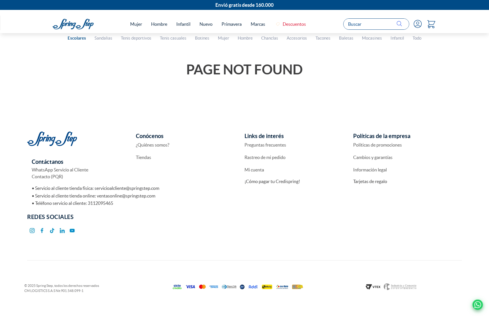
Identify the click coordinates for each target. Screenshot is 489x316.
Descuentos (294, 24)
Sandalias (103, 38)
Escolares (77, 38)
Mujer (223, 38)
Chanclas (269, 38)
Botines (202, 38)
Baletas (346, 38)
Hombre (245, 38)
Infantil (397, 38)
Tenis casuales (173, 38)
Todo (417, 38)
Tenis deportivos (136, 38)
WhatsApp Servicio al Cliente (60, 169)
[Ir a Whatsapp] (477, 304)
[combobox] (376, 24)
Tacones (323, 38)
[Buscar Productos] (400, 24)
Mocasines (372, 38)
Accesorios (297, 38)
